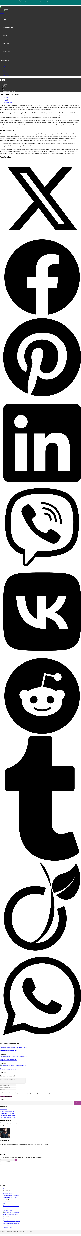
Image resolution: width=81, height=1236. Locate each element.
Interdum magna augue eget (11, 1223)
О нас (4, 66)
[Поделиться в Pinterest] (42, 397)
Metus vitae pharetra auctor (8, 1051)
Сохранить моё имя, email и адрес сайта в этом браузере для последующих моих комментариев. (27, 1093)
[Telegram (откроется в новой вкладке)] (3, 4)
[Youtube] (3, 1181)
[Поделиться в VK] (42, 656)
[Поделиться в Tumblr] (42, 860)
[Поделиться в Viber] (42, 566)
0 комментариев (8, 102)
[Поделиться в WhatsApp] (42, 1040)
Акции (4, 71)
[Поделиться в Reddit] (42, 734)
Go (16, 1159)
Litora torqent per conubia (9, 91)
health (6, 97)
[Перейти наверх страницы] (0, 1235)
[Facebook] (3, 1147)
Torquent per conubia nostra (8, 1060)
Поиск (2, 1099)
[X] (3, 1152)
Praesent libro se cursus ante (8, 1115)
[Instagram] (3, 1149)
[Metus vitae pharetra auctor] (11, 1212)
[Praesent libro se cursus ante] (11, 1204)
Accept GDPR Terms (7, 1162)
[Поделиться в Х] (42, 237)
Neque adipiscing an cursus (8, 1069)
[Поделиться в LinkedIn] (42, 487)
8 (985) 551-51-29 (5, 1)
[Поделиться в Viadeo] (42, 950)
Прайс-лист (6, 75)
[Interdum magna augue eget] (11, 1221)
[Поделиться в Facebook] (42, 316)
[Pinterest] (3, 1176)
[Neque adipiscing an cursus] (11, 1195)
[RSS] (3, 1183)
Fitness (6, 100)
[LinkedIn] (3, 1174)
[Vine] (3, 1178)
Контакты (5, 73)
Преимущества (7, 68)
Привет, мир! (3, 1109)
